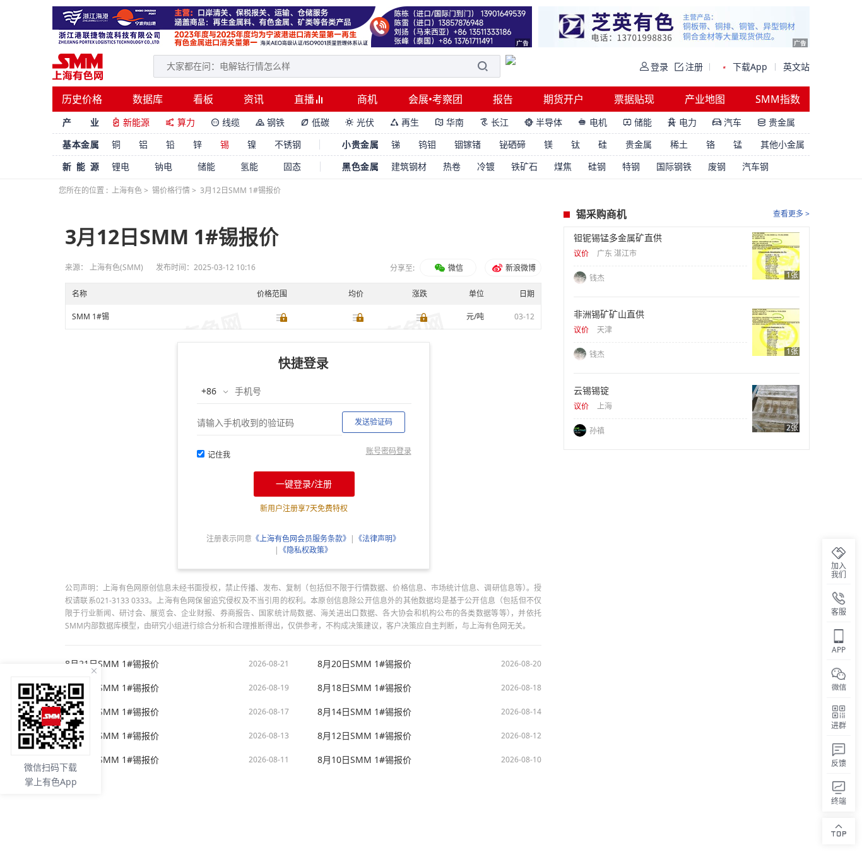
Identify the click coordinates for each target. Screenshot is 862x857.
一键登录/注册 (304, 484)
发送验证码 (374, 422)
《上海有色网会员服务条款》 (301, 538)
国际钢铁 (674, 166)
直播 (305, 99)
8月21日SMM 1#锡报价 (112, 664)
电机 (592, 122)
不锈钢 (288, 144)
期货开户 (563, 99)
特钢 (631, 166)
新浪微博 (520, 268)
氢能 (249, 166)
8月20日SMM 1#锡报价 (364, 664)
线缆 (225, 122)
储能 (637, 122)
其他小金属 (782, 144)
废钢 (717, 166)
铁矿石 (524, 166)
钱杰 (597, 278)
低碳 (314, 122)
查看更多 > (791, 213)
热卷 (452, 166)
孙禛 (597, 430)
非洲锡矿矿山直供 (609, 314)
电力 (682, 122)
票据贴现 (634, 99)
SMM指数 (777, 99)
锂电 (120, 166)
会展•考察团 (435, 99)
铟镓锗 (467, 144)
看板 (203, 99)
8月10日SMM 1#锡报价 (364, 759)
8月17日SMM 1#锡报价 (112, 712)
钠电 (163, 166)
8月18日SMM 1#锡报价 (364, 688)
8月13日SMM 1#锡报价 (112, 736)
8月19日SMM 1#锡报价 (112, 688)
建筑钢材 (409, 166)
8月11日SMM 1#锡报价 (112, 759)
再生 (404, 122)
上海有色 (127, 190)
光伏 (359, 122)
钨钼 (427, 144)
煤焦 (563, 166)
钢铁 (270, 122)
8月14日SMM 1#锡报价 (364, 712)
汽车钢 (755, 166)
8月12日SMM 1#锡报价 (364, 736)
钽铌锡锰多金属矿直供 (618, 238)
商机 (367, 99)
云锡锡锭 (591, 390)
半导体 (543, 122)
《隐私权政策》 (305, 550)
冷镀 (486, 166)
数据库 (148, 99)
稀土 (679, 144)
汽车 (726, 122)
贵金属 (776, 122)
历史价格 (82, 99)
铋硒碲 (512, 144)
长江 (494, 122)
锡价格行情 (171, 190)
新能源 (131, 122)
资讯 (254, 99)
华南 (449, 122)
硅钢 (597, 166)
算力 (180, 122)
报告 (503, 99)
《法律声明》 (377, 538)
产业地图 (705, 99)
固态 (292, 166)
